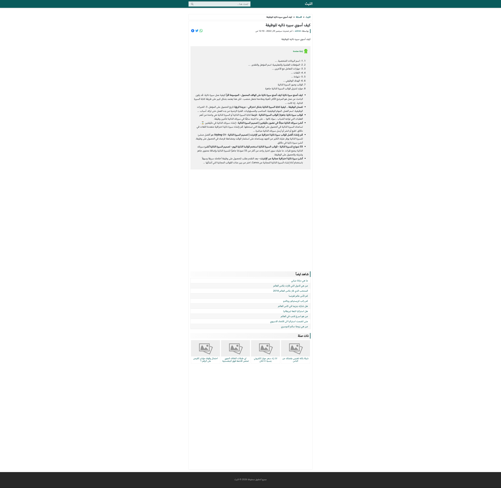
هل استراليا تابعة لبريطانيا (295, 311)
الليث (308, 3)
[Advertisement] (250, 218)
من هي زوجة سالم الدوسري (294, 326)
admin (298, 31)
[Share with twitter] (196, 30)
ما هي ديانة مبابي (299, 280)
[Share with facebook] (192, 30)
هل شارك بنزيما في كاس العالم (293, 306)
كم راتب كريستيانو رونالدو (295, 301)
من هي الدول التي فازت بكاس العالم (290, 286)
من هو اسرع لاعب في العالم (294, 316)
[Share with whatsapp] (201, 30)
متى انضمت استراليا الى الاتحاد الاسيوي (289, 321)
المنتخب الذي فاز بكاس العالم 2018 (290, 291)
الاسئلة (299, 17)
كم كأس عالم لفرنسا (298, 296)
